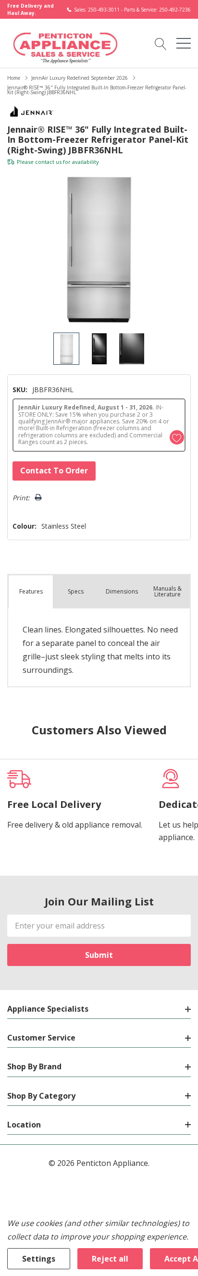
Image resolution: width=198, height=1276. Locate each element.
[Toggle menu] (183, 43)
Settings (38, 1258)
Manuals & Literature (167, 591)
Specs (76, 591)
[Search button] (161, 43)
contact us (48, 161)
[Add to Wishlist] (177, 437)
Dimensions (122, 591)
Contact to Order (54, 470)
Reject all (110, 1258)
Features (31, 591)
